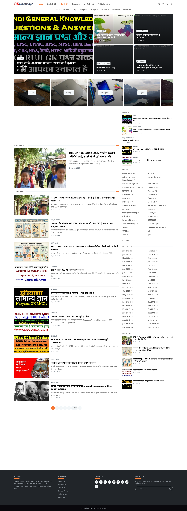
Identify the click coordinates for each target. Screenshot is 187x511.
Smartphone (83, 10)
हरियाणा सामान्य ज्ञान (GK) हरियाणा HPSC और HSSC (72, 292)
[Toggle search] (171, 4)
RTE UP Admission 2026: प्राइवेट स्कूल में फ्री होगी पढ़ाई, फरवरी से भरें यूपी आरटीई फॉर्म (92, 154)
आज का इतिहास (141, 61)
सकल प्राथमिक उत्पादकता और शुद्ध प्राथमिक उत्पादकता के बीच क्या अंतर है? (111, 36)
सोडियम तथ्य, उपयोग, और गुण (106, 67)
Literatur (66, 10)
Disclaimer (62, 485)
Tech (32, 92)
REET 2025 (54, 243)
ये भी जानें (57, 220)
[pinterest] (109, 482)
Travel (58, 10)
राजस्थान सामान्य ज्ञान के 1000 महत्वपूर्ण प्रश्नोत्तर (70, 316)
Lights (142, 92)
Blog (98, 63)
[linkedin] (105, 482)
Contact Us (62, 497)
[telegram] (96, 482)
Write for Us (62, 494)
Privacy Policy (63, 491)
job (52, 220)
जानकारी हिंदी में (101, 31)
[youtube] (162, 4)
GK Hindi (20, 58)
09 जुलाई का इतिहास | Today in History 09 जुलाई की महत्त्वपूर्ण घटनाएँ (149, 66)
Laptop (74, 10)
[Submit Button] (170, 489)
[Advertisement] (66, 126)
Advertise (61, 481)
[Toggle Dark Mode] (167, 4)
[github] (96, 486)
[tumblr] (101, 482)
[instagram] (159, 4)
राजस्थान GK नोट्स (142, 31)
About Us (61, 488)
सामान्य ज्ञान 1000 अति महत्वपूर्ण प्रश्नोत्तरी (67, 269)
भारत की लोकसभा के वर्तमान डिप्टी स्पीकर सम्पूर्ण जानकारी (73, 362)
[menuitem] (40, 4)
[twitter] (122, 482)
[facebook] (156, 4)
